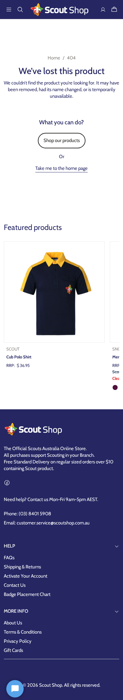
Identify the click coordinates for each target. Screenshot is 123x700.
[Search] (20, 9)
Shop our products (62, 140)
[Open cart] (114, 9)
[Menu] (9, 9)
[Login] (103, 9)
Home (54, 58)
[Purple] (115, 387)
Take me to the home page (61, 168)
